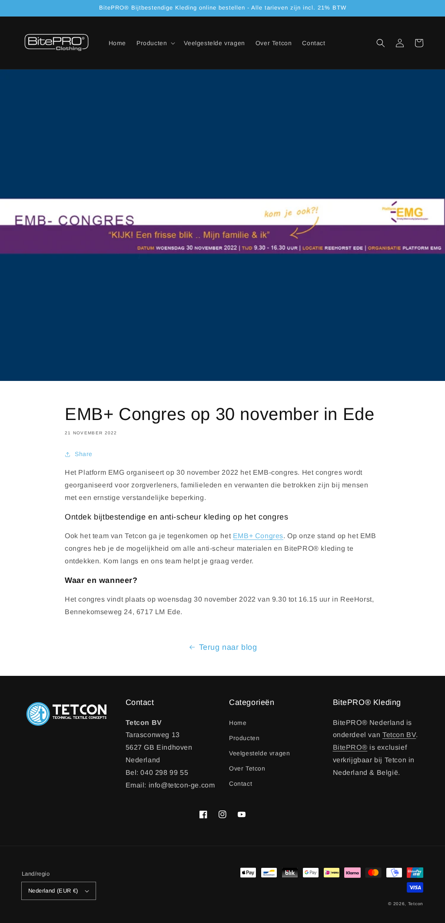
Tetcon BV (399, 734)
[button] (380, 43)
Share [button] (84, 453)
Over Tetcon (247, 768)
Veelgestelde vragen (259, 753)
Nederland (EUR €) (53, 890)
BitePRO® (350, 747)
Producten (244, 737)
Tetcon (415, 903)
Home (237, 722)
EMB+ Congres (258, 535)
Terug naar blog (228, 647)
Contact (240, 783)
